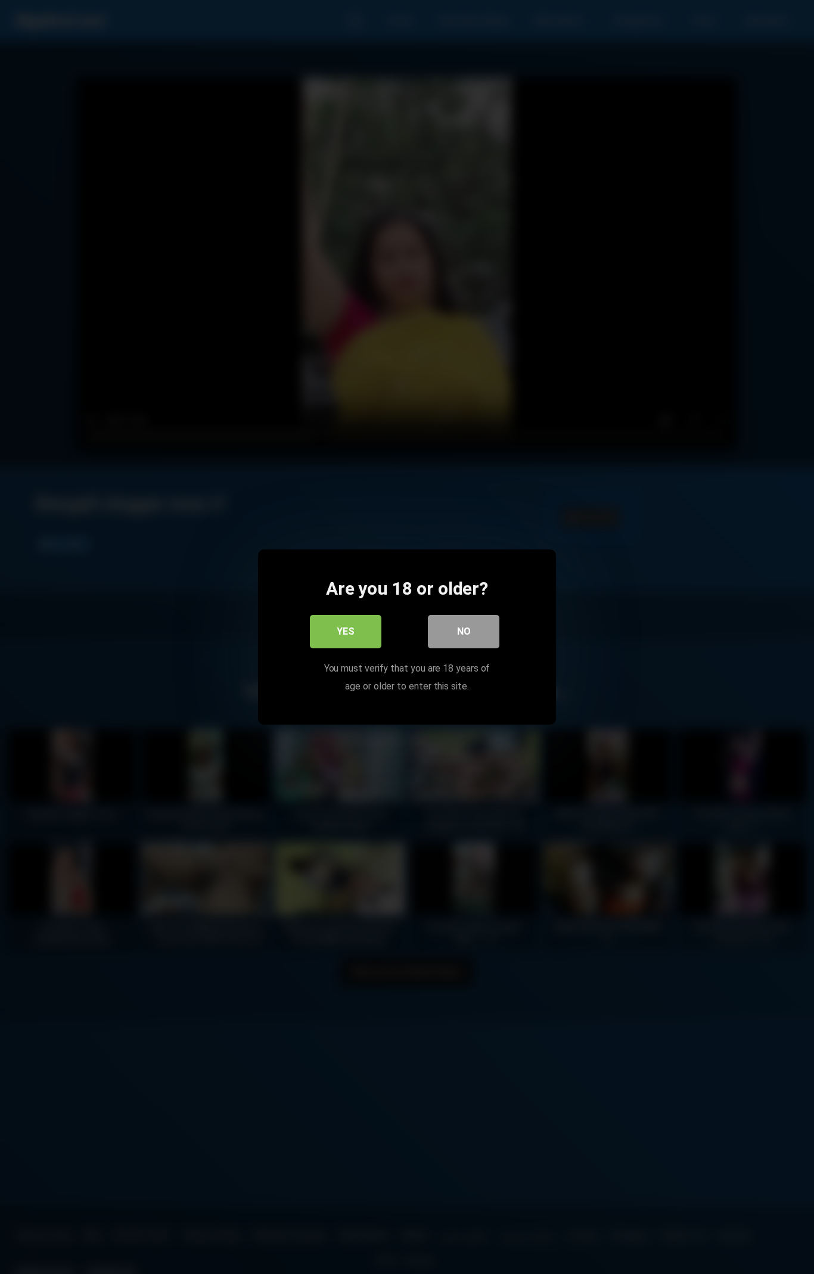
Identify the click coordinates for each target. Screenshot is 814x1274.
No (464, 631)
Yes (346, 631)
